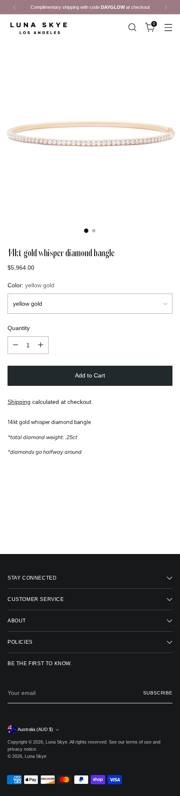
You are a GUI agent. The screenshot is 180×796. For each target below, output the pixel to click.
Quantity (19, 328)
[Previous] (14, 7)
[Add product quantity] (40, 345)
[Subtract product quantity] (15, 345)
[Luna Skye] (39, 27)
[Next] (166, 7)
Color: (31, 285)
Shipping (19, 401)
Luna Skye (56, 741)
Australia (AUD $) (35, 729)
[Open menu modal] (168, 27)
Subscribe (157, 692)
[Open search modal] (132, 27)
